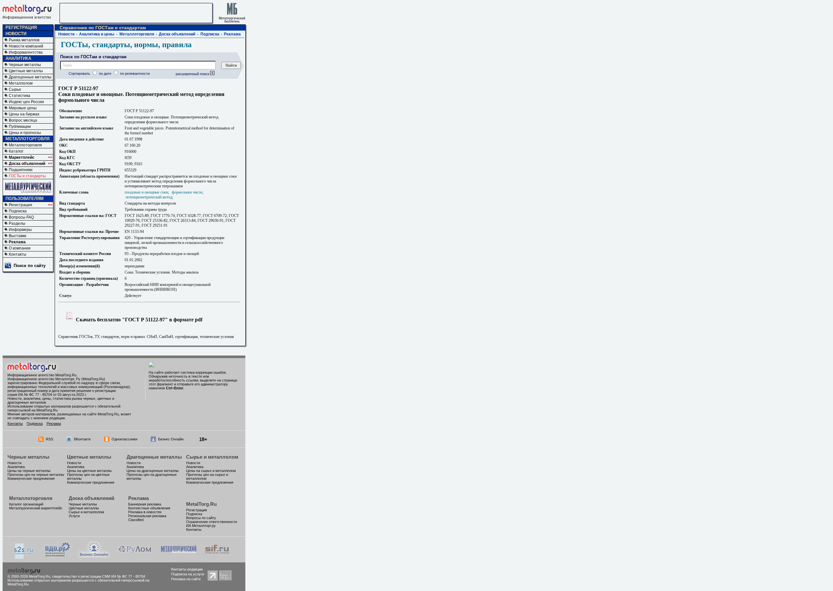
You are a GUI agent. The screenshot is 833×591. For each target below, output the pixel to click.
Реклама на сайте (186, 579)
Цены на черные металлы (28, 471)
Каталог (16, 151)
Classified (135, 520)
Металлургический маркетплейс (35, 508)
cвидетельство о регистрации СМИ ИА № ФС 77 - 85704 (98, 576)
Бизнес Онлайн (171, 439)
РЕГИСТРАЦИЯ (21, 27)
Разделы (17, 223)
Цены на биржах (24, 114)
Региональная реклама (147, 516)
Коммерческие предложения (31, 478)
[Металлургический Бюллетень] (178, 556)
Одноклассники (124, 439)
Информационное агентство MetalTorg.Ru (41, 375)
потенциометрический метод (149, 197)
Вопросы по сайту (201, 518)
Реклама (17, 242)
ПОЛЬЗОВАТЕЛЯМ (25, 198)
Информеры (20, 229)
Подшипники (21, 170)
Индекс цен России (26, 102)
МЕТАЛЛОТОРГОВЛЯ (27, 138)
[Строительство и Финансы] (217, 556)
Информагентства (26, 52)
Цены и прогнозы (25, 132)
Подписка (18, 211)
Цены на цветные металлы (89, 471)
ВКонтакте (82, 439)
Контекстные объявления (149, 508)
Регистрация (20, 205)
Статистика (19, 95)
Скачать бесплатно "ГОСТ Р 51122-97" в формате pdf (138, 319)
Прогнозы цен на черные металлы (35, 475)
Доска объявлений (27, 163)
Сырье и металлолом (212, 457)
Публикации (20, 126)
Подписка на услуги (187, 574)
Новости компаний (26, 46)
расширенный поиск (193, 74)
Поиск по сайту (30, 265)
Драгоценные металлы (30, 77)
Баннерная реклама (144, 504)
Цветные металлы (26, 71)
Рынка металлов (24, 40)
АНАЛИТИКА (18, 58)
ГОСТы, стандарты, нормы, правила (126, 44)
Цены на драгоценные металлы (153, 471)
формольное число (187, 192)
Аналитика (16, 467)
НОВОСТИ (16, 33)
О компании (20, 248)
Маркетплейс (21, 157)
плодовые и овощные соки (146, 192)
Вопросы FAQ (21, 217)
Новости (66, 34)
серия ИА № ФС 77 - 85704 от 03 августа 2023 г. (47, 394)
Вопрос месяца (23, 120)
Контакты (17, 254)
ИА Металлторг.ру (201, 526)
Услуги (74, 516)
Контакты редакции (187, 569)
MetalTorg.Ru (201, 504)
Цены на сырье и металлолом (211, 471)
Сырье (15, 89)
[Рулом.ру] (134, 556)
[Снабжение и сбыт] (24, 557)
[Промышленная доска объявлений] (58, 556)
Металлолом (21, 83)
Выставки (17, 236)
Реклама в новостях (145, 512)
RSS (49, 439)
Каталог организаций (26, 504)
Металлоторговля (25, 145)
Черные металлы (25, 64)
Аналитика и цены (96, 34)
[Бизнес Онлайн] (94, 556)
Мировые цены (23, 108)
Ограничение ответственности (211, 522)
